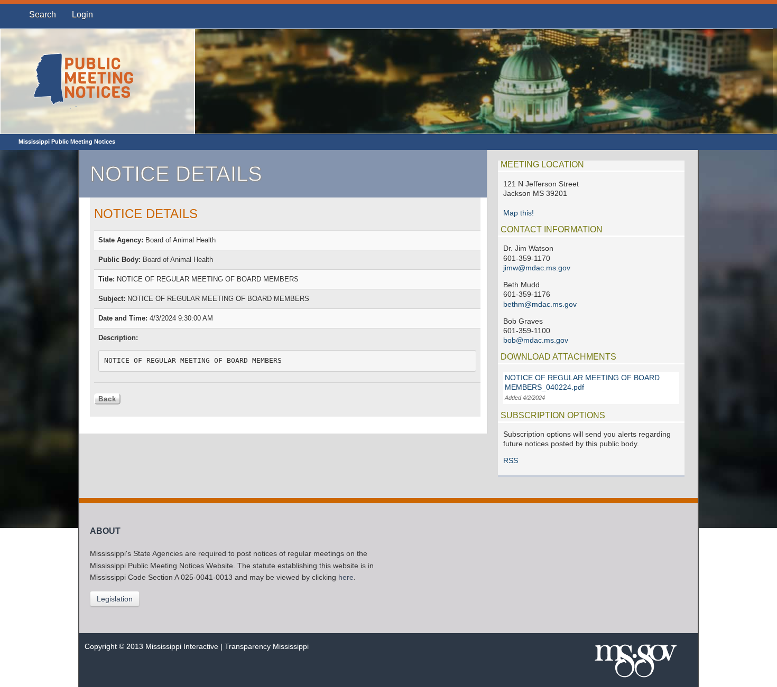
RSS (510, 461)
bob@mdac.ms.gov (535, 340)
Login (82, 14)
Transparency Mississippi (267, 647)
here (346, 577)
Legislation (115, 599)
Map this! (518, 213)
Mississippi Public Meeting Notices (66, 141)
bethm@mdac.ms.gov (540, 304)
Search (42, 14)
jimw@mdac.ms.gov (536, 268)
